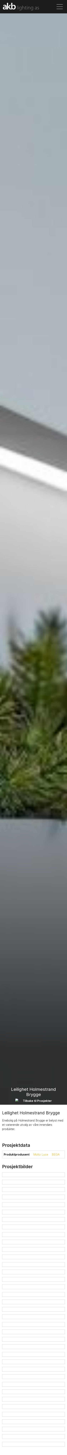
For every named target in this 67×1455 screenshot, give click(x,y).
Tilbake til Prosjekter (37, 1101)
